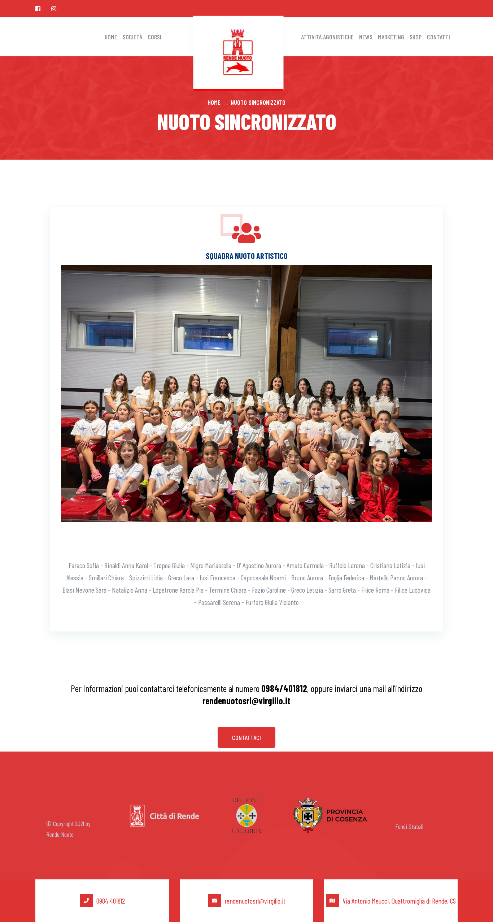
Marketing (391, 37)
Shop (416, 37)
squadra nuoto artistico (247, 255)
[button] (246, 737)
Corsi (154, 37)
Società (132, 37)
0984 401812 (110, 900)
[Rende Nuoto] (239, 51)
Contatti (438, 37)
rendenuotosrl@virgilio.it (254, 900)
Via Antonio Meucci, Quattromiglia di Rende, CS (399, 900)
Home (111, 37)
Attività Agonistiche (327, 37)
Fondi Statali (409, 826)
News (365, 37)
